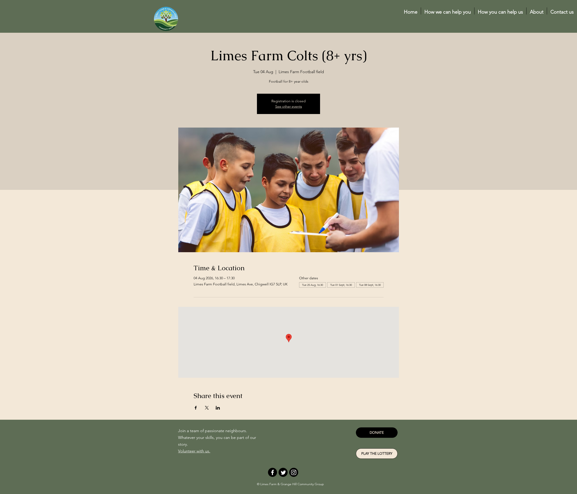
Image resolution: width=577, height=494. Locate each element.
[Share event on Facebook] (196, 408)
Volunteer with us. (194, 451)
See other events (288, 106)
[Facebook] (272, 472)
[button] (447, 10)
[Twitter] (283, 472)
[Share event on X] (207, 408)
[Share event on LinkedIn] (218, 408)
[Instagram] (293, 472)
